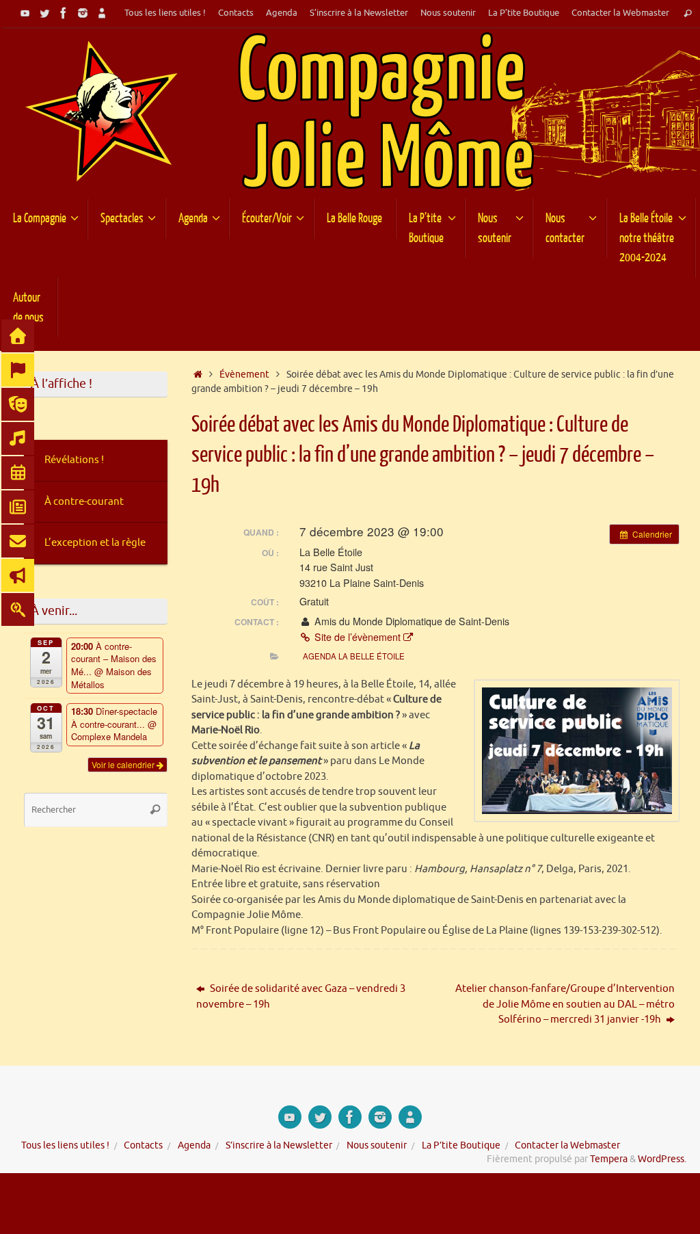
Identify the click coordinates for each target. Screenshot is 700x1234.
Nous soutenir (448, 13)
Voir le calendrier (124, 764)
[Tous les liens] (101, 13)
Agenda (281, 13)
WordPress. (662, 1159)
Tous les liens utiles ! (165, 13)
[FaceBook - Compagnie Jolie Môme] (63, 13)
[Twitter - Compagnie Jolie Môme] (44, 13)
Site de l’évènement (357, 637)
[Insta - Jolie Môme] (82, 13)
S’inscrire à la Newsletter (359, 13)
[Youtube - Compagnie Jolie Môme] (25, 13)
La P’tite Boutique (523, 13)
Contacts (236, 13)
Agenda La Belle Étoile (354, 656)
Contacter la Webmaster (620, 13)
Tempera (609, 1159)
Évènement (244, 374)
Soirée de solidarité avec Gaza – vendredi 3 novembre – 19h (300, 996)
